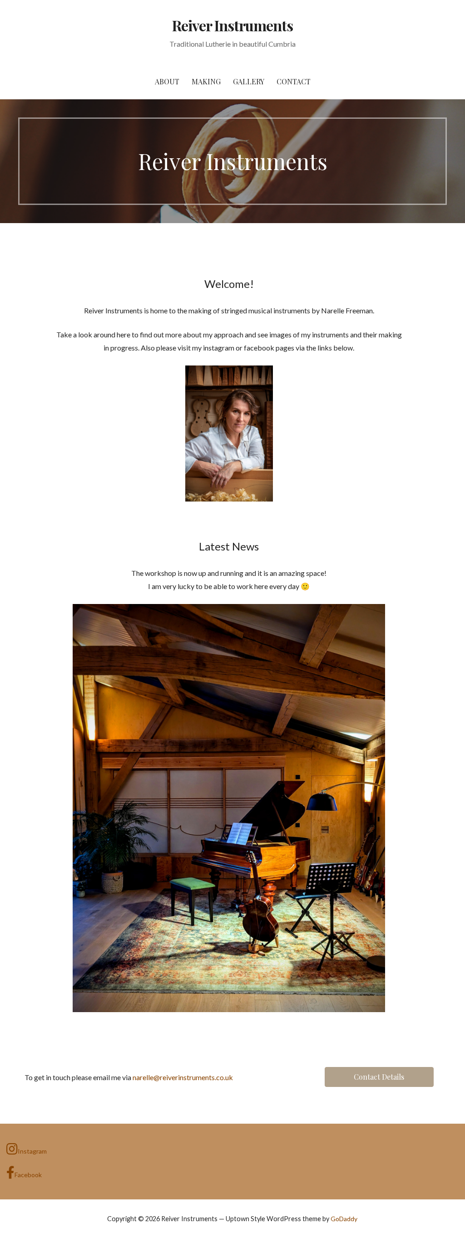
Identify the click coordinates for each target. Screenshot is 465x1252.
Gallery (248, 81)
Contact (294, 81)
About (167, 81)
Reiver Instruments (232, 25)
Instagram (32, 1151)
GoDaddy (344, 1219)
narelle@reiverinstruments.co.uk (183, 1077)
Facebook (28, 1175)
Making (206, 81)
